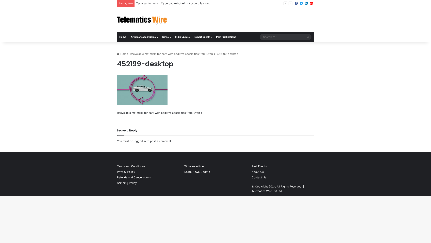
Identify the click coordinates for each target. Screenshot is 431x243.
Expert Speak (202, 36)
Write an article (194, 166)
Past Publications (226, 36)
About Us (258, 171)
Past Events (259, 166)
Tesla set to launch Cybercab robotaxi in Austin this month (173, 3)
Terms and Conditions (131, 166)
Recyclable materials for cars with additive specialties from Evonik (172, 54)
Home (122, 36)
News (165, 36)
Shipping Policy (127, 183)
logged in (140, 141)
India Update (182, 36)
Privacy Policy (126, 171)
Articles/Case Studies (143, 36)
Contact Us (259, 177)
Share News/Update (197, 171)
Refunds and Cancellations (134, 177)
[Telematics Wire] (142, 19)
